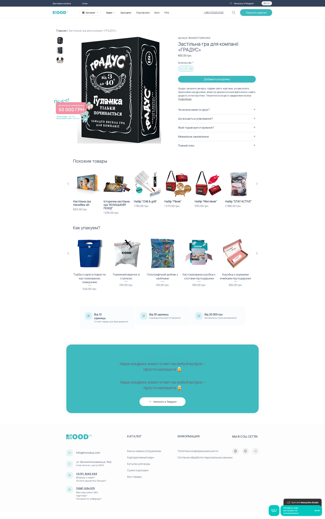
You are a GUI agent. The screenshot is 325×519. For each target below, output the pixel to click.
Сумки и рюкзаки (137, 470)
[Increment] (191, 69)
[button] (256, 12)
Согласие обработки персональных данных (201, 457)
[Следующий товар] (257, 184)
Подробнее (185, 99)
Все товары (134, 477)
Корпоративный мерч (140, 457)
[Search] (233, 12)
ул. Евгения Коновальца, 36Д (93, 462)
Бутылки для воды (138, 464)
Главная (61, 30)
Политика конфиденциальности (198, 451)
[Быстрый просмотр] (86, 183)
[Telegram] (255, 451)
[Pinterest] (245, 451)
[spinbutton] (186, 69)
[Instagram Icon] (235, 451)
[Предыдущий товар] (68, 184)
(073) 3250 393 (86, 474)
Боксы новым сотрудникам (144, 451)
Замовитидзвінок (274, 510)
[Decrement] (181, 69)
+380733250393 (214, 12)
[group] (162, 192)
